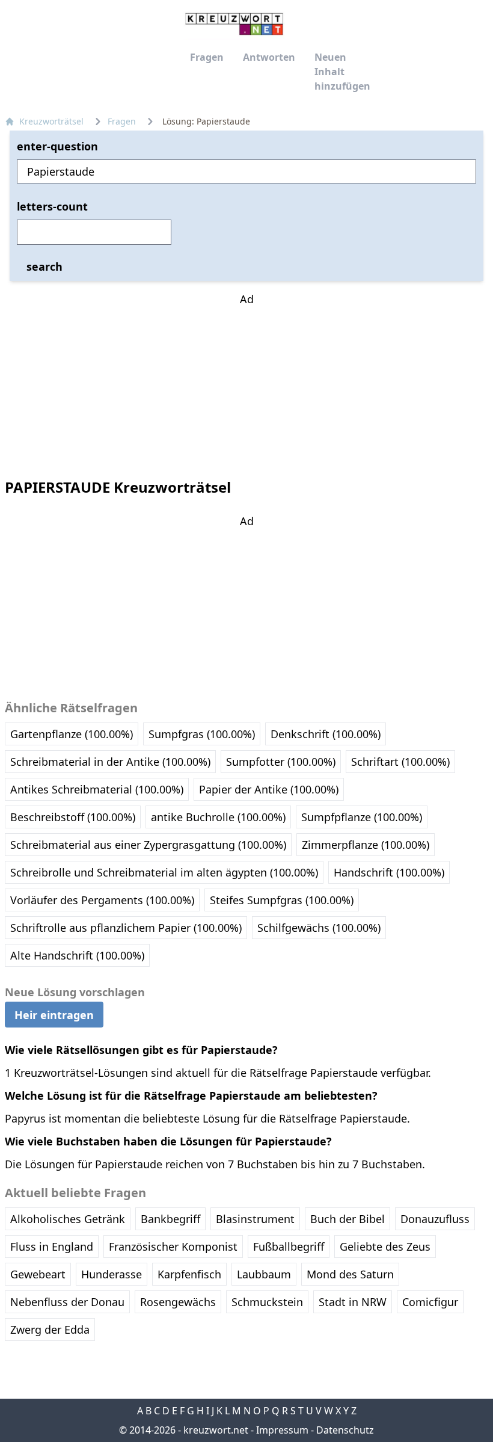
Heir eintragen (54, 1015)
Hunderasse (111, 1274)
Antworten (269, 57)
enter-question (57, 146)
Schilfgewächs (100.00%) (319, 927)
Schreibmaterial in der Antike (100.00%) (110, 761)
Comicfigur (430, 1302)
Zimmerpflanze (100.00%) (365, 844)
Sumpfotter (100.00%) (280, 761)
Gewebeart (38, 1274)
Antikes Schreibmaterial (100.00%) (96, 789)
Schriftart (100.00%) (400, 761)
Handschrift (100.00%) (389, 872)
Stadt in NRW (353, 1302)
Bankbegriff (170, 1219)
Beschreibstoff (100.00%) (72, 817)
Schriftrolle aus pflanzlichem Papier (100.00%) (126, 927)
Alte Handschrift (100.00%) (77, 955)
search (44, 266)
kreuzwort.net (215, 1430)
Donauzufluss (435, 1219)
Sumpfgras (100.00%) (202, 734)
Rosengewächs (178, 1302)
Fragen (207, 57)
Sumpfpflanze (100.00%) (361, 817)
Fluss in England (51, 1246)
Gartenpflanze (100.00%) (71, 734)
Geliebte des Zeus (385, 1246)
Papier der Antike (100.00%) (268, 789)
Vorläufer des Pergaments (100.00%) (102, 900)
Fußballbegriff (288, 1246)
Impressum (282, 1430)
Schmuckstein (267, 1302)
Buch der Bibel (347, 1219)
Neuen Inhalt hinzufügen (342, 72)
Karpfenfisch (189, 1274)
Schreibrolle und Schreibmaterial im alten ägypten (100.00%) (164, 872)
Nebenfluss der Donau (67, 1302)
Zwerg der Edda (50, 1329)
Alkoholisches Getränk (67, 1219)
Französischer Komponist (173, 1246)
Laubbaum (264, 1274)
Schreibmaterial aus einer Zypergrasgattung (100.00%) (148, 844)
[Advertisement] (246, 382)
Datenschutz (345, 1430)
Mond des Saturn (350, 1274)
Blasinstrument (255, 1219)
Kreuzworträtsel (51, 121)
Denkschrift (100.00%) (326, 734)
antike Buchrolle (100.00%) (218, 817)
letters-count (52, 206)
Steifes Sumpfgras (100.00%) (282, 900)
